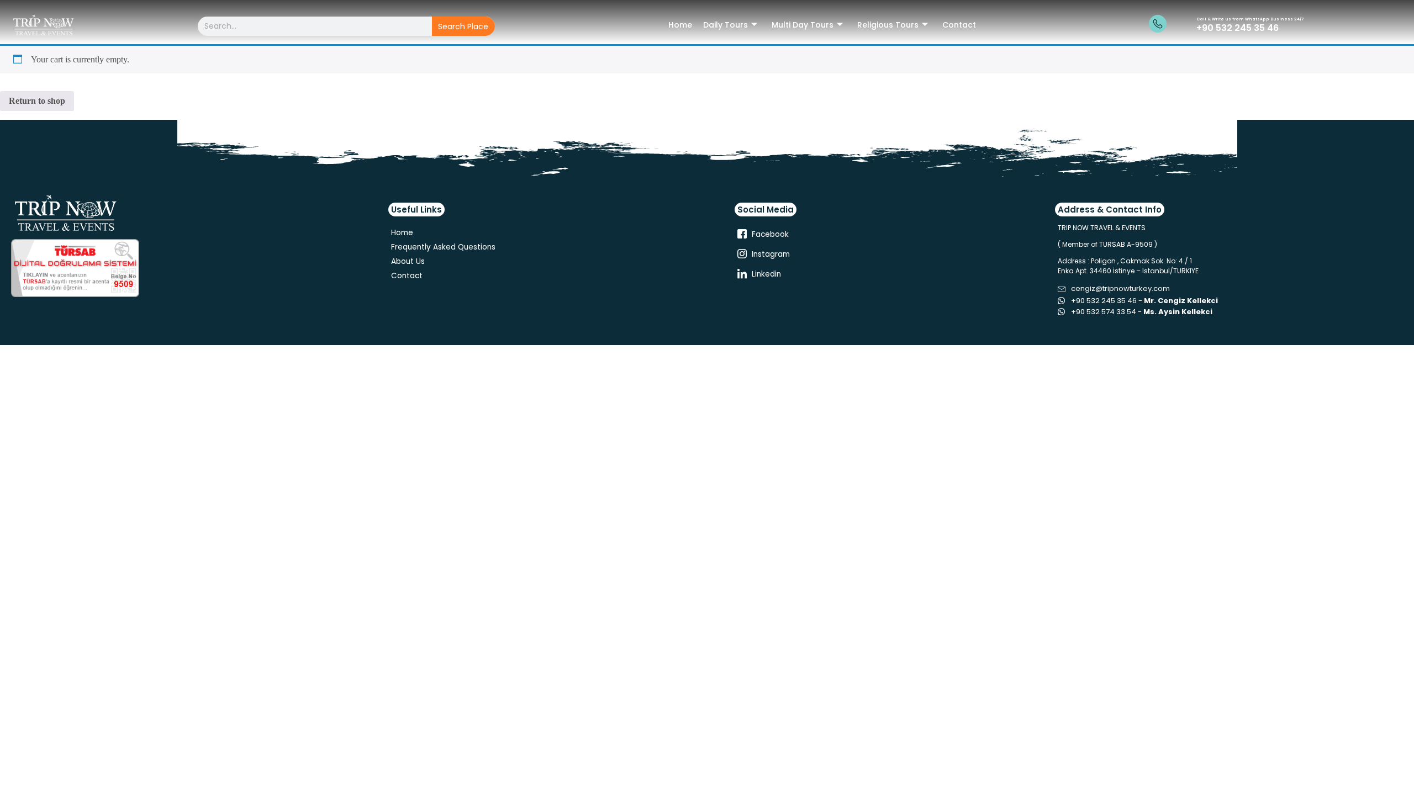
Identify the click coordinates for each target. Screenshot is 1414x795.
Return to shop (37, 100)
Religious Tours (888, 24)
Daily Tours (725, 24)
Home (680, 24)
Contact (959, 24)
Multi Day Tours (802, 24)
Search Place (463, 26)
